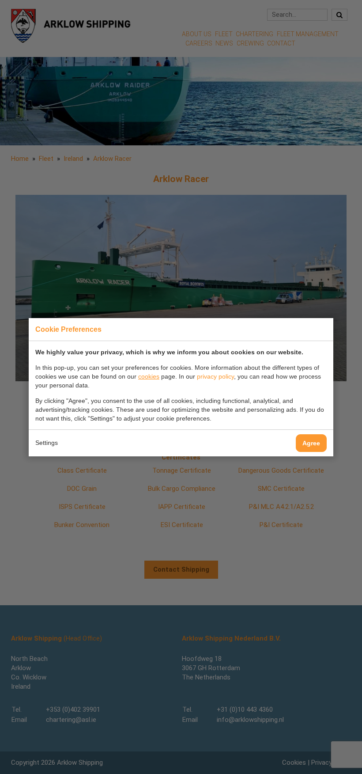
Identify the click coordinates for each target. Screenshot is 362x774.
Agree (311, 443)
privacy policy (215, 376)
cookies (148, 376)
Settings (46, 442)
